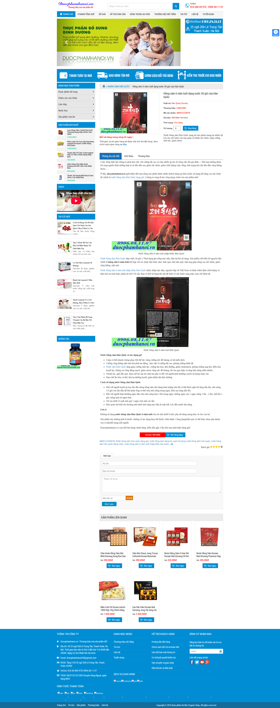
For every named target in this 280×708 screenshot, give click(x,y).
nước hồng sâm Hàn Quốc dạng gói (127, 177)
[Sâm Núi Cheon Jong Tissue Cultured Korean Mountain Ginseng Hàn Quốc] (145, 536)
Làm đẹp (62, 104)
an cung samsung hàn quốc (134, 697)
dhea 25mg (88, 697)
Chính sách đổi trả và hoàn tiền (165, 646)
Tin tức (183, 14)
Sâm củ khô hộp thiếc (113, 697)
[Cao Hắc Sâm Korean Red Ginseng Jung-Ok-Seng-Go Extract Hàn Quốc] (145, 590)
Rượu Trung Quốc (73, 699)
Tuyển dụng (208, 14)
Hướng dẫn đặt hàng (161, 641)
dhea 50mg (98, 697)
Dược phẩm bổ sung (67, 91)
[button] (66, 42)
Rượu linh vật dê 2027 (90, 699)
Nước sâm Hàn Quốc (116, 367)
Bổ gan (102, 14)
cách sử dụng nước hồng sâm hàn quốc (191, 441)
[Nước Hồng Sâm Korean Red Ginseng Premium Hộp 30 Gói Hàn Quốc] (209, 536)
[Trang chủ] (104, 86)
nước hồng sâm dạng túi (161, 441)
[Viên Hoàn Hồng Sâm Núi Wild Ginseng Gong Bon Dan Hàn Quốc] (113, 536)
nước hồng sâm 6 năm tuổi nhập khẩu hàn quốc (146, 443)
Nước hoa (63, 110)
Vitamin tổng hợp (86, 14)
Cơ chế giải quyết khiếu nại (164, 657)
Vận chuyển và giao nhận (163, 662)
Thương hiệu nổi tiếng (165, 14)
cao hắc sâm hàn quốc (179, 697)
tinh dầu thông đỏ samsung (199, 697)
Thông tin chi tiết (110, 156)
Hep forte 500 (62, 697)
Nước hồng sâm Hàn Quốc (112, 258)
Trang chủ (68, 14)
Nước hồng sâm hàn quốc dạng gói (132, 441)
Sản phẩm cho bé (66, 116)
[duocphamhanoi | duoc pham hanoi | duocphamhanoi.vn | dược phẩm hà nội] (76, 5)
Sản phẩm (81, 705)
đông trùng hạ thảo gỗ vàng (157, 697)
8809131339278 (107, 441)
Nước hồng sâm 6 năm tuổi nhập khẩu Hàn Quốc (123, 270)
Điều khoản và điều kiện (162, 667)
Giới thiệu (128, 156)
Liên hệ (195, 14)
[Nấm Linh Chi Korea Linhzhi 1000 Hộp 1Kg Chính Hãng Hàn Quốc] (113, 590)
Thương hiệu (144, 156)
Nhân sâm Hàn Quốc (119, 86)
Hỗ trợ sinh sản (118, 14)
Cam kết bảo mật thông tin (163, 652)
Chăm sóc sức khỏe (67, 98)
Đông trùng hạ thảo (140, 14)
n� (171, 443)
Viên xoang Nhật (75, 697)
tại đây (123, 144)
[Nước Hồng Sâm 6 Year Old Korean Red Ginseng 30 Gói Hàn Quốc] (177, 536)
